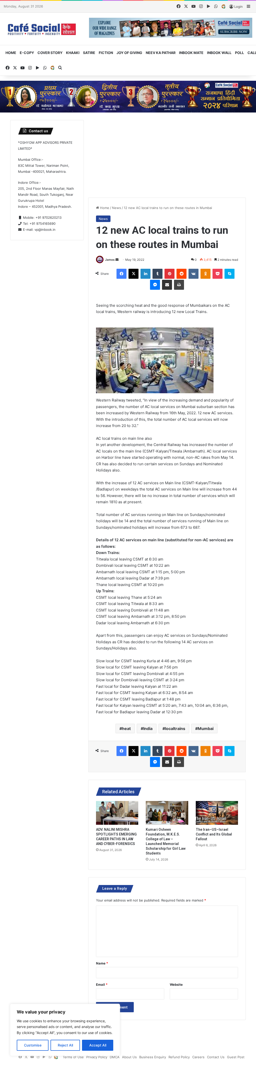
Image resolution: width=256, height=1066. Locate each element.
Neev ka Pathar (161, 52)
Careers (198, 1057)
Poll (239, 52)
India (147, 728)
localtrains (175, 728)
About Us (129, 1057)
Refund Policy (179, 1057)
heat (126, 728)
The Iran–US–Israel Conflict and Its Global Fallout (214, 834)
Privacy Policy (96, 1057)
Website (176, 984)
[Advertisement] (167, 155)
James (110, 260)
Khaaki (73, 52)
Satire (89, 52)
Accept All (97, 1045)
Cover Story (50, 52)
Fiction (106, 52)
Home (11, 52)
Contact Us (215, 1057)
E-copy (27, 52)
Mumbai (206, 728)
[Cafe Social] (43, 29)
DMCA (115, 1057)
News (116, 208)
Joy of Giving (129, 52)
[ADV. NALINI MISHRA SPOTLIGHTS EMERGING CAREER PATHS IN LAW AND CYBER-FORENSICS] (117, 813)
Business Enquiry (152, 1057)
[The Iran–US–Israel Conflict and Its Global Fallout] (217, 813)
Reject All (65, 1045)
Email (102, 984)
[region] (65, 1030)
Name (102, 963)
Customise (33, 1045)
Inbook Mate (191, 52)
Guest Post (235, 1057)
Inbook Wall (219, 52)
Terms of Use (73, 1057)
